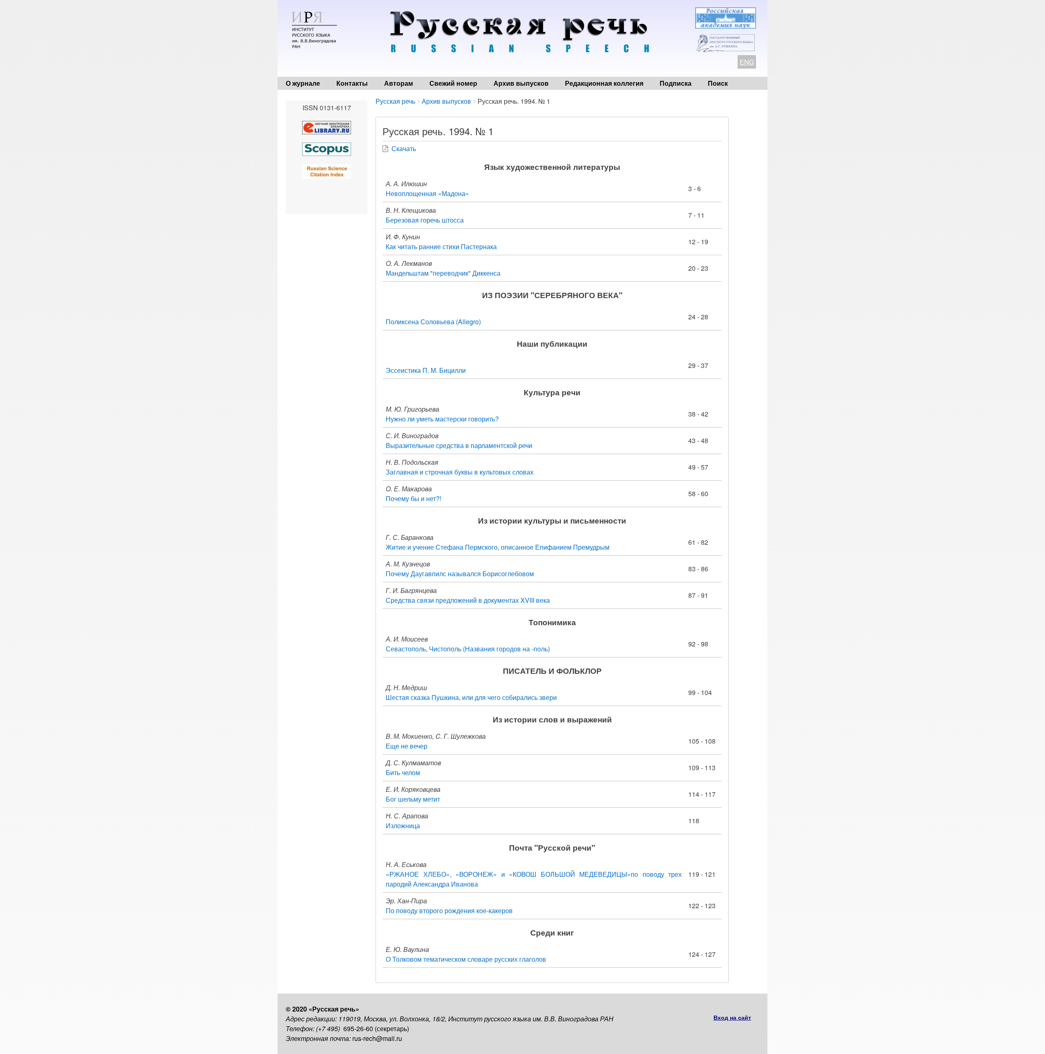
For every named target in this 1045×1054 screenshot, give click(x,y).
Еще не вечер (406, 746)
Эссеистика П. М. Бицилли (426, 370)
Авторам (398, 83)
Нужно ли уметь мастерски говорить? (442, 418)
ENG (747, 62)
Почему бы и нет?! (413, 498)
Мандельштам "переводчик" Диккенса (443, 273)
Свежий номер (453, 83)
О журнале (303, 83)
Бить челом (403, 772)
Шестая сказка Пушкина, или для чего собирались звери (471, 697)
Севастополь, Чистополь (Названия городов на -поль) (468, 648)
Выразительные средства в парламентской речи (459, 445)
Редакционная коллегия (604, 83)
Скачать (403, 148)
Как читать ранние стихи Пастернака (441, 246)
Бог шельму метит (413, 799)
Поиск (718, 83)
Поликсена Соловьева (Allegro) (433, 321)
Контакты (352, 83)
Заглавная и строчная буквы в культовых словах (460, 472)
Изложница (403, 825)
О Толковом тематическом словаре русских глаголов (466, 959)
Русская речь (395, 101)
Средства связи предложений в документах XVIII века (468, 600)
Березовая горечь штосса (425, 220)
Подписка (675, 83)
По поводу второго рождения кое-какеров (449, 910)
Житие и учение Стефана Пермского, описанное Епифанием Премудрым (497, 547)
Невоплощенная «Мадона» (427, 193)
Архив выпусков (521, 83)
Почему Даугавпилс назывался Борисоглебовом (460, 573)
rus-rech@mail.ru (377, 1038)
